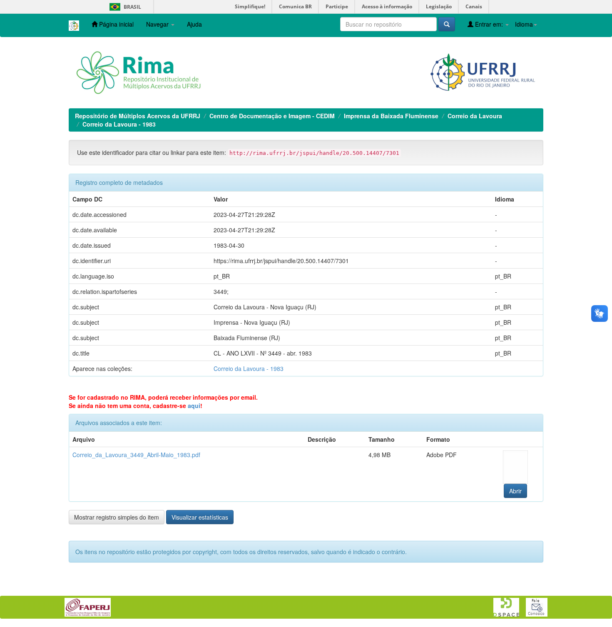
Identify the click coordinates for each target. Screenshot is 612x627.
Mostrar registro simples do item (116, 517)
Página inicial (115, 24)
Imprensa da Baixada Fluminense (391, 116)
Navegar (158, 24)
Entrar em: (489, 24)
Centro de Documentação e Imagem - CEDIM (272, 116)
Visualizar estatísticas (200, 517)
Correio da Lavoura (475, 116)
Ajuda (194, 24)
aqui (194, 405)
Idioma (524, 24)
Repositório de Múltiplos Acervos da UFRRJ (137, 116)
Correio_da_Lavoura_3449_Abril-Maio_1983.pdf (136, 454)
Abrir (515, 491)
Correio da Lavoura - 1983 (119, 124)
